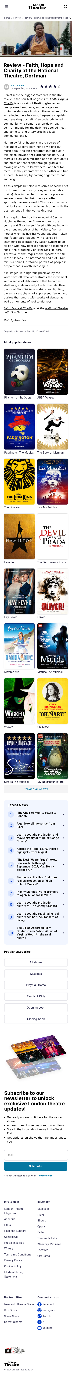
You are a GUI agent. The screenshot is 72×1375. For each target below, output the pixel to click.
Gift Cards (43, 1256)
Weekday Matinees (49, 1244)
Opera (41, 1226)
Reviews (17, 18)
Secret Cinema (13, 1322)
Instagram (49, 1310)
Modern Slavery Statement (14, 1274)
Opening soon (36, 1007)
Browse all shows (36, 789)
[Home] (37, 6)
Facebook (49, 1304)
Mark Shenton (18, 85)
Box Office (11, 1310)
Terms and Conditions (17, 1254)
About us (9, 1219)
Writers (8, 1248)
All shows (36, 962)
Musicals (36, 973)
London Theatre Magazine (14, 1211)
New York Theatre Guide (19, 1304)
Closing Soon (36, 1019)
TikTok (47, 1316)
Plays (41, 1214)
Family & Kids (36, 996)
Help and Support (15, 1231)
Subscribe (35, 1166)
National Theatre (56, 308)
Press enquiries (14, 1242)
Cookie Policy (12, 1266)
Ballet (41, 1232)
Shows (41, 1220)
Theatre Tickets (47, 1238)
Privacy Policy (45, 1175)
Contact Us (11, 1236)
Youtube (48, 1328)
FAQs (7, 1225)
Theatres (42, 1250)
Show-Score (12, 1316)
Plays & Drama (36, 985)
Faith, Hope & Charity (18, 308)
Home (7, 18)
